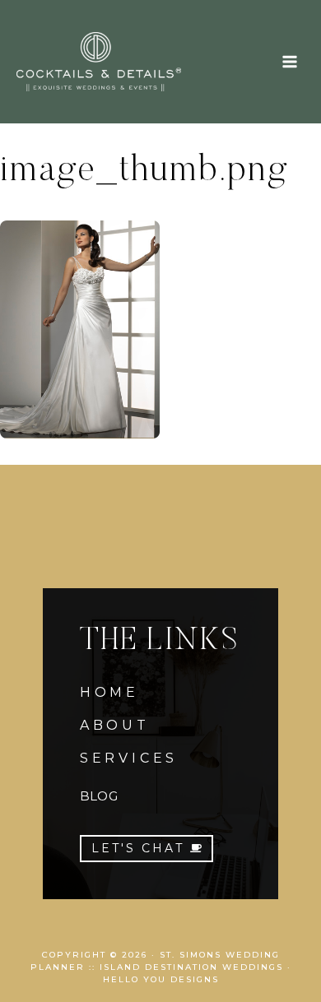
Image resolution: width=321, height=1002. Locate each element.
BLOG (99, 796)
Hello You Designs (161, 979)
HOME (109, 692)
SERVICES (129, 758)
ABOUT (115, 725)
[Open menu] (289, 61)
